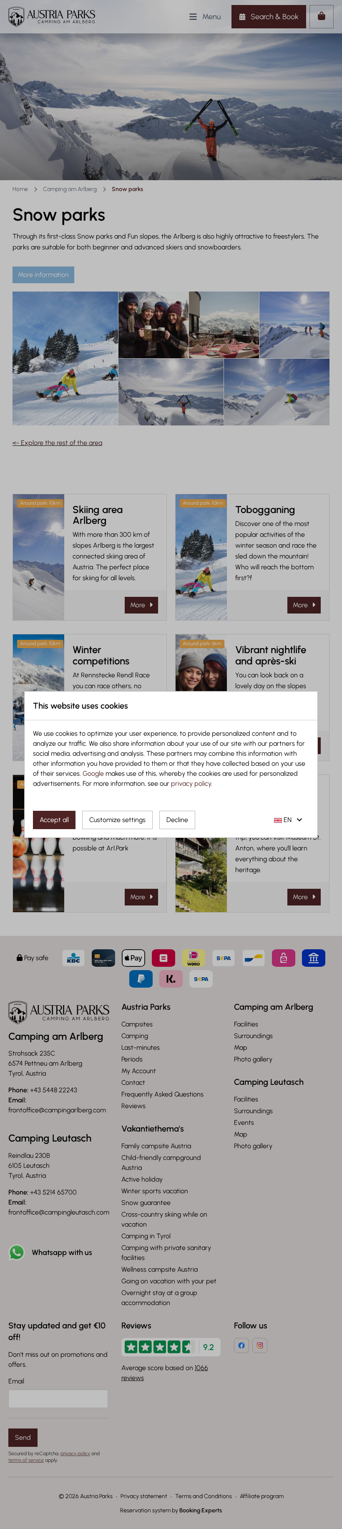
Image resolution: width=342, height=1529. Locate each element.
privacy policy (191, 783)
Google (93, 773)
